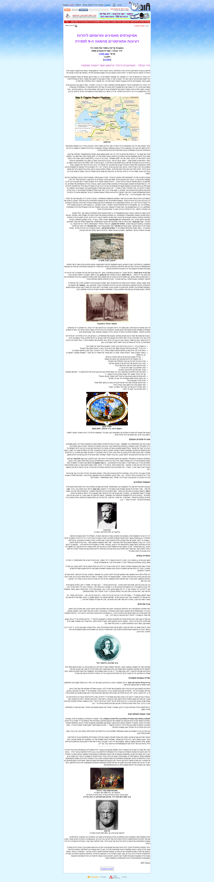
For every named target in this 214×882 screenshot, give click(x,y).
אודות (119, 5)
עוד (67, 22)
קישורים (100, 5)
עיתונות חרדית (84, 22)
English (66, 5)
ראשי (147, 26)
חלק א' (107, 59)
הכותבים (78, 5)
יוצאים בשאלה (106, 22)
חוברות (90, 5)
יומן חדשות (126, 22)
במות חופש (74, 22)
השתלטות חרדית (95, 22)
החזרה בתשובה (116, 22)
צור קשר (113, 5)
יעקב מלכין (104, 54)
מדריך (95, 5)
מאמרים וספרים (144, 22)
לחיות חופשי (134, 22)
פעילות (85, 5)
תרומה (72, 5)
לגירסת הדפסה (70, 25)
